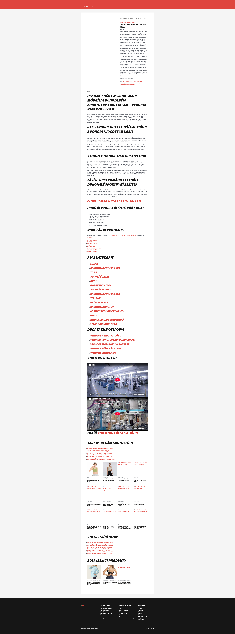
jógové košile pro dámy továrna (131, 83)
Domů (121, 18)
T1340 (122, 235)
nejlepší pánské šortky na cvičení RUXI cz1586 (97, 451)
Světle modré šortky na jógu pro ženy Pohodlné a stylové (100, 542)
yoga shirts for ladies (130, 84)
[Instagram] (151, 628)
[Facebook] (146, 628)
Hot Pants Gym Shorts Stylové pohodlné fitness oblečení (100, 545)
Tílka (108, 2)
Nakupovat (140, 610)
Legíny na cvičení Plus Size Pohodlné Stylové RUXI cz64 (99, 547)
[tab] (88, 91)
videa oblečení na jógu (117, 433)
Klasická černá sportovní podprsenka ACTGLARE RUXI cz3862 (101, 459)
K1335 (112, 235)
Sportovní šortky (102, 306)
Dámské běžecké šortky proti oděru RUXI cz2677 (98, 548)
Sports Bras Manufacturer (106, 611)
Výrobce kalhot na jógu (105, 335)
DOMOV (140, 608)
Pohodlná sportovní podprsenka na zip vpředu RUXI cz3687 (100, 544)
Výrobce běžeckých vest (105, 348)
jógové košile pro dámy (127, 81)
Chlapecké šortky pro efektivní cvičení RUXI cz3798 (98, 550)
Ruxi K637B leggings (92, 240)
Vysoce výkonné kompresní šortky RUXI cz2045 (98, 450)
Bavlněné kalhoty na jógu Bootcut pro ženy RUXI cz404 (99, 453)
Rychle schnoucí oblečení (107, 319)
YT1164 (126, 235)
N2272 (119, 235)
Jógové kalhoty (100, 289)
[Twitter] (148, 628)
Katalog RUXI (103, 616)
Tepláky (95, 298)
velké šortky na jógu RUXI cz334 (94, 458)
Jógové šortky (116, 2)
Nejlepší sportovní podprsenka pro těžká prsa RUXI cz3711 (100, 551)
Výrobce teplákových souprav (110, 344)
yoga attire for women (92, 251)
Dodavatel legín (100, 285)
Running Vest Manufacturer (106, 618)
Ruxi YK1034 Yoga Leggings (93, 241)
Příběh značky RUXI (104, 610)
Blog (92, 6)
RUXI (85, 2)
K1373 (115, 235)
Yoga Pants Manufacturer (106, 608)
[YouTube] (153, 628)
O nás (147, 2)
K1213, (109, 235)
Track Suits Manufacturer (105, 614)
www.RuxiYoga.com (103, 352)
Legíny (90, 2)
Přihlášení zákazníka (142, 616)
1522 (136, 235)
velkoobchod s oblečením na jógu (135, 2)
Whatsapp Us (141, 619)
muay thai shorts (91, 245)
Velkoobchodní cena (103, 324)
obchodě (89, 237)
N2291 (132, 235)
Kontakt (86, 6)
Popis (88, 91)
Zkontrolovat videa (123, 613)
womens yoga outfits (92, 249)
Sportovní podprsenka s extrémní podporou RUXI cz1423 (100, 448)
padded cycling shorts (92, 243)
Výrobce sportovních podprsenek (112, 340)
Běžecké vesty (99, 302)
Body (122, 2)
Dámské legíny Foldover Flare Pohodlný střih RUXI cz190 (100, 553)
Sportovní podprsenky (99, 2)
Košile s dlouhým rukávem (107, 311)
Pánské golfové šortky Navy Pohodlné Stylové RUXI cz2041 (100, 456)
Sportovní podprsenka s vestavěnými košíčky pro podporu (100, 454)
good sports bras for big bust (94, 248)
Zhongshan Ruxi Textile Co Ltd (114, 200)
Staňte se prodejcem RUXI (106, 613)
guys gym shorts (91, 246)
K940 (129, 235)
